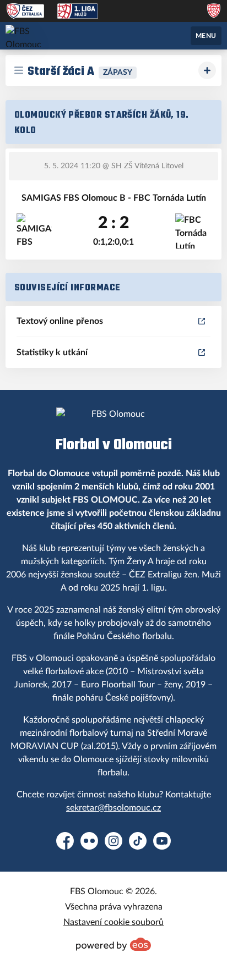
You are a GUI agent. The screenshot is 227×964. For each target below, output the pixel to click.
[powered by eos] (113, 944)
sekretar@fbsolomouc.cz (113, 807)
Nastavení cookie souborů (113, 922)
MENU (206, 35)
